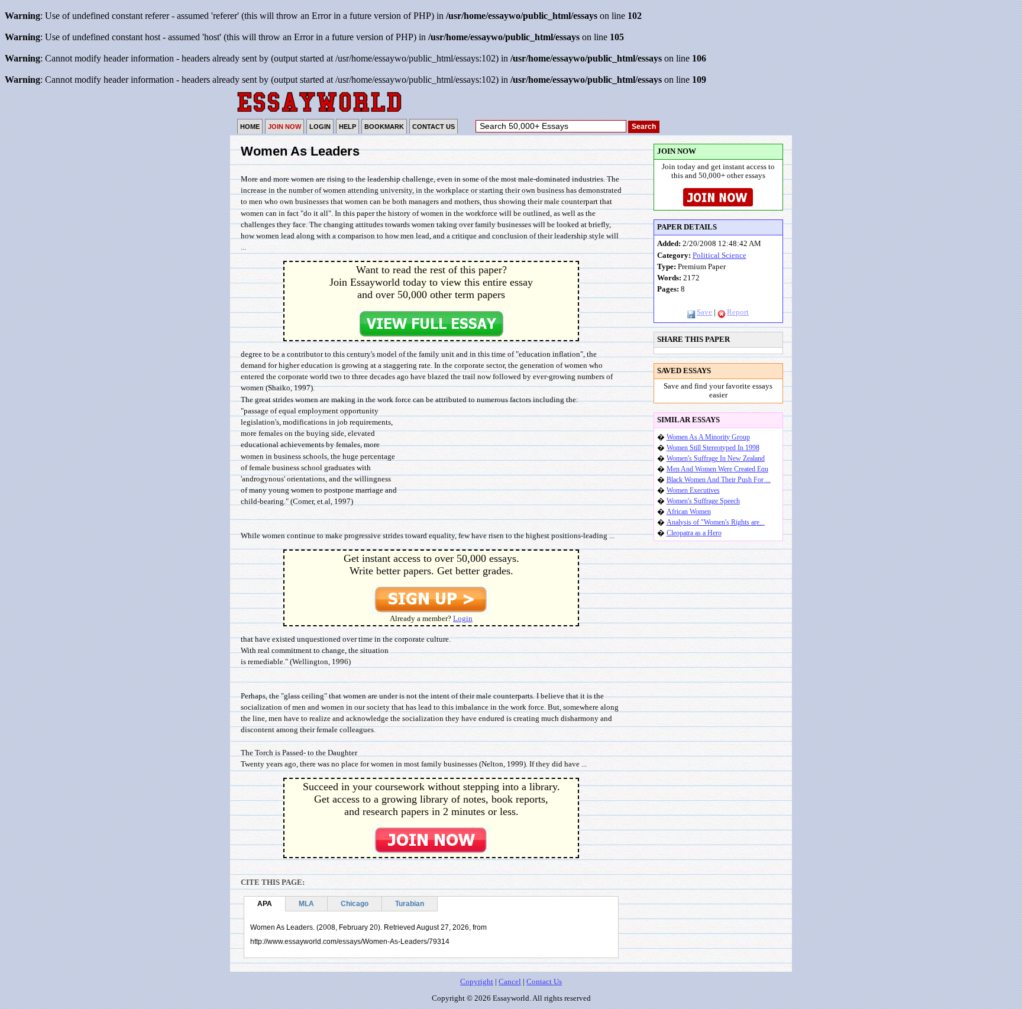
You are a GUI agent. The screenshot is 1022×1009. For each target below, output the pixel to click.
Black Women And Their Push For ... (719, 479)
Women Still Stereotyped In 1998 (713, 447)
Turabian (409, 904)
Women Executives (693, 490)
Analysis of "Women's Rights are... (716, 522)
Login (463, 619)
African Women (689, 511)
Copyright (476, 982)
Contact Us (544, 982)
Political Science (719, 255)
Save (704, 312)
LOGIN (320, 126)
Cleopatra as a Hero (694, 532)
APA (264, 904)
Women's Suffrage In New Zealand (716, 458)
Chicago (354, 904)
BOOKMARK (384, 126)
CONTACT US (433, 126)
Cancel (510, 982)
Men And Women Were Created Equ (717, 469)
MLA (306, 904)
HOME (250, 126)
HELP (347, 126)
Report (738, 312)
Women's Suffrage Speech (703, 500)
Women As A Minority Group (708, 437)
